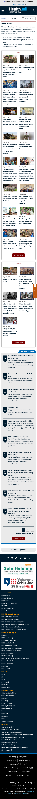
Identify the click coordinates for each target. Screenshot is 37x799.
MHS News (5, 672)
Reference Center (7, 690)
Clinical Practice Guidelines (8, 693)
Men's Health (4, 666)
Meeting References (6, 708)
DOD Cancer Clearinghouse (8, 638)
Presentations (5, 713)
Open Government (12, 771)
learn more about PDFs (21, 793)
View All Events (18, 538)
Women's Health (5, 669)
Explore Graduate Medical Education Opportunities (14, 747)
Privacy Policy (22, 757)
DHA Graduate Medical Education (10, 619)
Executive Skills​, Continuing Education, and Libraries (15, 624)
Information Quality (26, 768)
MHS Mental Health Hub (7, 643)
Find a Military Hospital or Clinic (9, 730)
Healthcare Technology (7, 656)
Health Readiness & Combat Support (11, 651)
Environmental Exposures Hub (9, 645)
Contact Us (4, 611)
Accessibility (14, 764)
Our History (4, 606)
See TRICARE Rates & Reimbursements (12, 740)
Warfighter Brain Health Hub (8, 640)
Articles (3, 674)
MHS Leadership (5, 595)
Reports (3, 719)
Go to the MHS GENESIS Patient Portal (11, 732)
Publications (4, 716)
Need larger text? (30, 18)
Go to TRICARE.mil (6, 727)
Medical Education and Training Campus (11, 627)
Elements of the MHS (7, 598)
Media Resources (6, 687)
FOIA (23, 764)
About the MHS (6, 593)
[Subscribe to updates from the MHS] (29, 559)
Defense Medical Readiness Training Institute (13, 622)
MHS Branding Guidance (7, 608)
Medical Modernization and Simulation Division (13, 629)
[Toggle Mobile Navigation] (2, 10)
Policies (3, 711)
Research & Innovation (7, 663)
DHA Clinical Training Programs (9, 617)
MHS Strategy (5, 601)
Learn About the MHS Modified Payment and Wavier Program (17, 735)
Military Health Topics (8, 633)
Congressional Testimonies (8, 696)
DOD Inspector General (10, 768)
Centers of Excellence (7, 653)
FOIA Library (4, 701)
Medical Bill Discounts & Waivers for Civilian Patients (15, 658)
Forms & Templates (6, 703)
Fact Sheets (4, 698)
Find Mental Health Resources (9, 742)
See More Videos (18, 342)
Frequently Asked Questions (8, 706)
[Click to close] (35, 285)
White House (18, 775)
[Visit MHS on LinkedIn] (12, 559)
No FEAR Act (10, 760)
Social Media (4, 685)
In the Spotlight (5, 682)
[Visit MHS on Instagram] (8, 559)
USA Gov (8, 775)
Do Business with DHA (7, 745)
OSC (28, 775)
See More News (18, 255)
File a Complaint (5, 750)
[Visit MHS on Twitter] (21, 559)
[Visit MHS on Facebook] (16, 559)
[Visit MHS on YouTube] (25, 559)
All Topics (4, 635)
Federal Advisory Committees (9, 603)
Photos (3, 677)
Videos (3, 679)
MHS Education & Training (10, 614)
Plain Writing (24, 771)
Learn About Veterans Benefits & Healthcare (12, 737)
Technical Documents (7, 721)
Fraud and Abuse (23, 760)
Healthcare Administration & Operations (11, 648)
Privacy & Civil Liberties (7, 661)
